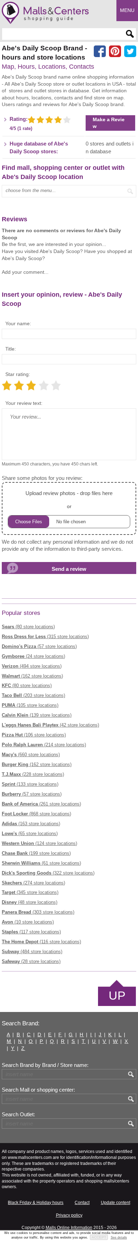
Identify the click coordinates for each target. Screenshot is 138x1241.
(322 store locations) (48, 873)
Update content (115, 1202)
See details (119, 1237)
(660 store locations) (31, 754)
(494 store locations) (32, 666)
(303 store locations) (38, 912)
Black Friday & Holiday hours (35, 1202)
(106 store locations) (34, 734)
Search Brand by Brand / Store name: (45, 1065)
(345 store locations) (30, 892)
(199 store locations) (36, 853)
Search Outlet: (18, 1114)
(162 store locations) (32, 676)
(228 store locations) (33, 774)
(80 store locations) (28, 626)
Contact (82, 1202)
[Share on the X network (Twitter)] (130, 51)
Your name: (18, 323)
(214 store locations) (44, 744)
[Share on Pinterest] (115, 51)
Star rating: (17, 374)
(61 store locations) (41, 863)
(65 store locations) (30, 833)
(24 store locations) (33, 656)
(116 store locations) (41, 941)
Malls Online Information (69, 1227)
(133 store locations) (30, 784)
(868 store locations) (36, 813)
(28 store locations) (31, 961)
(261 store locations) (41, 804)
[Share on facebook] (100, 51)
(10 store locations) (28, 922)
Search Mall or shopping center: (38, 1090)
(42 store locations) (50, 725)
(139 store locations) (36, 715)
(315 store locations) (45, 636)
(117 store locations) (31, 931)
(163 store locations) (31, 823)
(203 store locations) (33, 695)
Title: (10, 349)
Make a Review (109, 123)
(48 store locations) (29, 902)
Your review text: (23, 403)
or (69, 499)
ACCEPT (99, 1237)
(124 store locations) (39, 843)
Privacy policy (69, 1215)
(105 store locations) (30, 705)
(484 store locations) (32, 951)
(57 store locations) (39, 646)
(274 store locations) (33, 882)
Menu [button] (127, 10)
